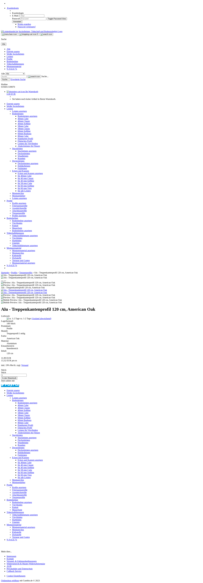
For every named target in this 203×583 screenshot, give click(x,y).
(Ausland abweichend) (41, 318)
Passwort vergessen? (27, 27)
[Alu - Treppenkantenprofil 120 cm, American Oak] (24, 290)
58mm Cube (23, 126)
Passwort (16, 18)
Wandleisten (23, 156)
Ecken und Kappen (20, 171)
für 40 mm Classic (26, 178)
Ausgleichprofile (19, 208)
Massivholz (17, 228)
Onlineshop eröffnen (10, 580)
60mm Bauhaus (24, 133)
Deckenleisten (24, 153)
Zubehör (16, 243)
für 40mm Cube (24, 176)
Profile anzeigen (19, 203)
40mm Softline (24, 123)
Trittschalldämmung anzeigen (25, 235)
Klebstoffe (16, 255)
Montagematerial (14, 66)
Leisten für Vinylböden (28, 143)
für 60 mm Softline (26, 186)
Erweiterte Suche (18, 79)
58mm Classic (24, 128)
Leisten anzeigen (19, 111)
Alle (8, 49)
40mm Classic (24, 121)
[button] (2, 280)
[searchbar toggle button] (46, 34)
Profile (9, 59)
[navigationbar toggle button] (9, 34)
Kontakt (10, 559)
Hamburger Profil (25, 138)
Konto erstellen (24, 24)
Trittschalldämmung (15, 64)
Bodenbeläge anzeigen (22, 220)
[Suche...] (34, 76)
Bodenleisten (17, 114)
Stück (3, 372)
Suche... (44, 76)
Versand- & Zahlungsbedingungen (22, 561)
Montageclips (18, 193)
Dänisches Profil (25, 141)
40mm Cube (23, 118)
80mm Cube (23, 136)
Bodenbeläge (12, 61)
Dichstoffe (16, 258)
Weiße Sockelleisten (15, 54)
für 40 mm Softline (26, 181)
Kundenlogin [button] (13, 8)
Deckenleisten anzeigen (28, 163)
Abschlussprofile (19, 211)
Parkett (15, 225)
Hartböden (16, 240)
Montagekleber (18, 196)
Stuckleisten (17, 148)
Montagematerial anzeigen (23, 250)
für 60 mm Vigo (25, 188)
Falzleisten (22, 168)
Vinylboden (17, 223)
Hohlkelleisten (24, 166)
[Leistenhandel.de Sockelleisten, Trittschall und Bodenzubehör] (31, 31)
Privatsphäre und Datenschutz (20, 569)
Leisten (10, 56)
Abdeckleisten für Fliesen (29, 146)
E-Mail (15, 16)
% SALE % (12, 69)
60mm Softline (24, 131)
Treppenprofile (18, 213)
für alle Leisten (24, 191)
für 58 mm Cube (25, 183)
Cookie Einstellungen (16, 576)
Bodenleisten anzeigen (27, 116)
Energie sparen (13, 51)
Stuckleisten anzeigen (27, 151)
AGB (9, 566)
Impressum (11, 556)
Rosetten (21, 158)
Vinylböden (17, 238)
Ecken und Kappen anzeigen (30, 173)
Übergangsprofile (19, 206)
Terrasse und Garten (21, 260)
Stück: (4, 370)
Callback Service (14, 571)
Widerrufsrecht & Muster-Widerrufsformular (26, 564)
